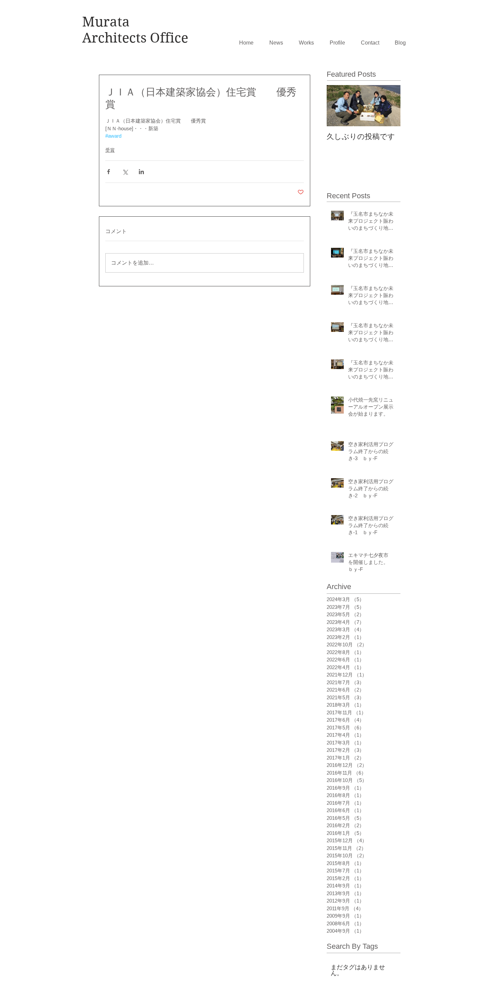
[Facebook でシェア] (108, 171)
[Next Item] (390, 105)
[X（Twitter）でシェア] (125, 171)
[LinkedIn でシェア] (141, 171)
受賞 (110, 150)
